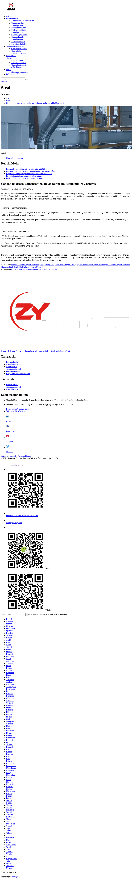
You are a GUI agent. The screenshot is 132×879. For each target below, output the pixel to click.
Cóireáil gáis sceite (19, 49)
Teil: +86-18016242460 (16, 411)
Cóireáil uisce (16, 51)
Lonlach (13, 456)
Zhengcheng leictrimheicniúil (36, 351)
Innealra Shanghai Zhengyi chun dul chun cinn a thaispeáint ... (31, 171)
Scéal (8, 69)
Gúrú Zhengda (70, 351)
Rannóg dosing (17, 23)
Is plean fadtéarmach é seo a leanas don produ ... (26, 178)
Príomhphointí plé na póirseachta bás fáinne (24, 176)
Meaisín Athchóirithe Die (21, 44)
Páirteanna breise (18, 42)
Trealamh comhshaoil (15, 46)
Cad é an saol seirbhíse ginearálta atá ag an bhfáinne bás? (34, 269)
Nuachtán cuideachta (19, 72)
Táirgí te (4, 456)
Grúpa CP (5, 351)
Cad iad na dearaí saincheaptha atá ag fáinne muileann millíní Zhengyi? (35, 103)
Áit (7, 16)
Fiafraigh (14, 877)
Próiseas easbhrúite (19, 30)
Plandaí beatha (17, 60)
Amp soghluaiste (24, 456)
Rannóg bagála (17, 37)
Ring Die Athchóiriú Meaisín (18, 374)
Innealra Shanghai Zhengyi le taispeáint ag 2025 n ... (27, 169)
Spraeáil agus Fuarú (19, 35)
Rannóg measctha (18, 28)
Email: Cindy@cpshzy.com (17, 409)
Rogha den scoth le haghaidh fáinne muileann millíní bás (29, 173)
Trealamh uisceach (18, 53)
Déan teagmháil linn (14, 74)
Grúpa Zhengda (16, 351)
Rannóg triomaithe (18, 32)
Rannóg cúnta (17, 39)
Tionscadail (10, 58)
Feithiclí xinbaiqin (56, 351)
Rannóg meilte (17, 25)
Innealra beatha (12, 18)
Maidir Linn (11, 56)
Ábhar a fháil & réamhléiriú (22, 21)
